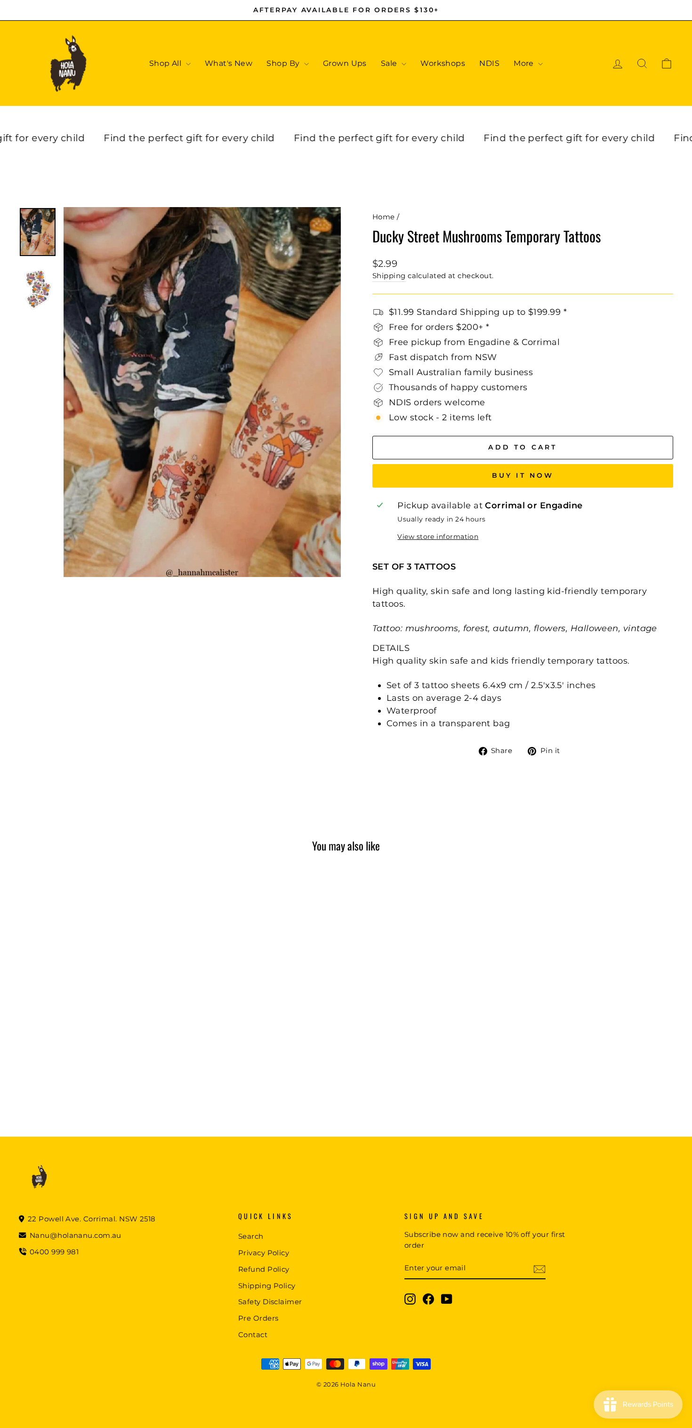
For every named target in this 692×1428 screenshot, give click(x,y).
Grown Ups (345, 63)
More (525, 63)
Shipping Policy (267, 1285)
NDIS (489, 63)
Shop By (284, 63)
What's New (229, 63)
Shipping (389, 275)
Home (383, 216)
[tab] (522, 648)
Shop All (166, 63)
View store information (437, 536)
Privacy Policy (263, 1252)
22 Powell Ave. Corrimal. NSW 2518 (91, 1218)
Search (251, 1236)
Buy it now (523, 475)
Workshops (442, 63)
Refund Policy (264, 1269)
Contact (252, 1334)
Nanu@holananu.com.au (74, 1235)
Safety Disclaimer (270, 1301)
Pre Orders (258, 1318)
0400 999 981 (54, 1251)
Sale (390, 63)
